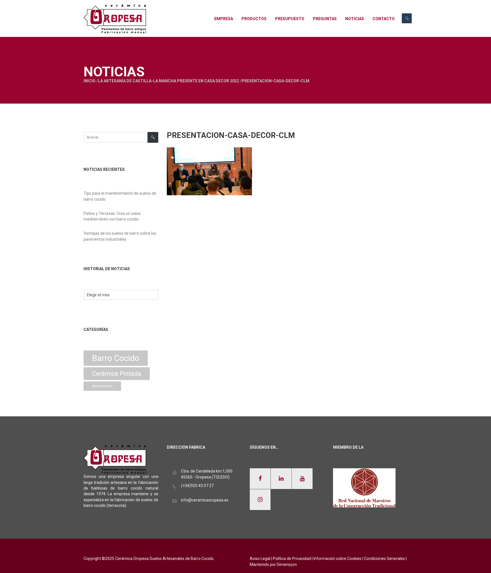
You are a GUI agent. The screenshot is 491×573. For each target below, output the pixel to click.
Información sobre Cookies (337, 558)
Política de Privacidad (292, 558)
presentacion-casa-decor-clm (231, 135)
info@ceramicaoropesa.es (204, 500)
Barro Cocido (115, 358)
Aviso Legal (260, 558)
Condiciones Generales (384, 558)
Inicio (89, 81)
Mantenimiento (102, 386)
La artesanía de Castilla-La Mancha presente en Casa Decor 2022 (168, 81)
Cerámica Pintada (116, 373)
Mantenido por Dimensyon (273, 564)
